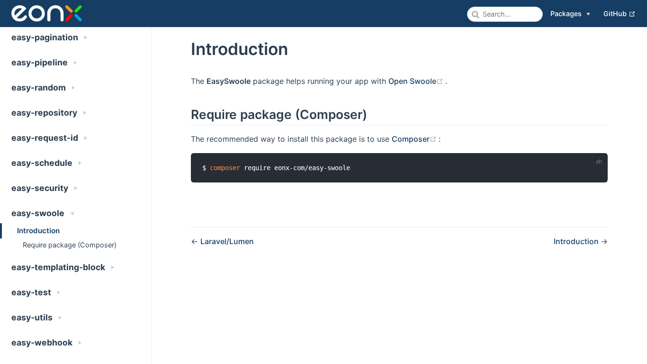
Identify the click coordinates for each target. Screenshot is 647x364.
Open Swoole (416, 81)
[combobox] (505, 14)
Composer (415, 139)
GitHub (619, 13)
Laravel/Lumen (227, 241)
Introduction (38, 230)
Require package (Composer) (70, 245)
